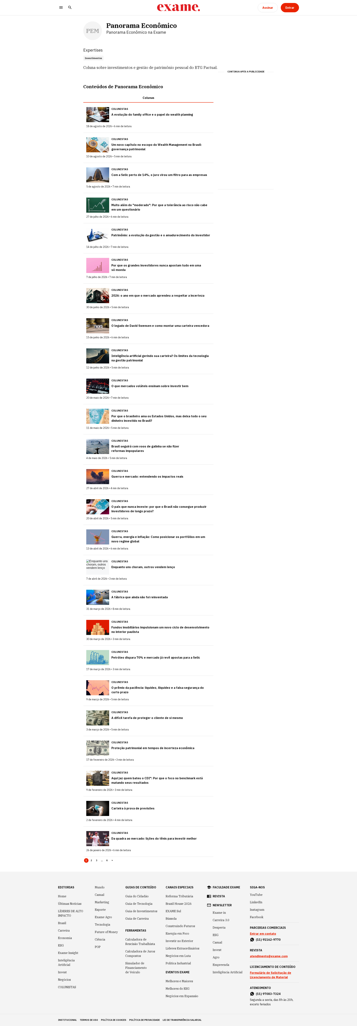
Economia (65, 938)
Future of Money (106, 932)
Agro (216, 957)
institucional (67, 1020)
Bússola (171, 918)
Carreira (64, 930)
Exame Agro (103, 917)
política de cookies (113, 1020)
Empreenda (221, 965)
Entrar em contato (263, 934)
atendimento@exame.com (269, 956)
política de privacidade (144, 1020)
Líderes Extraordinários (182, 948)
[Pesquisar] (70, 7)
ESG (61, 945)
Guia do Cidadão (137, 896)
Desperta (219, 927)
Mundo (99, 887)
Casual (99, 895)
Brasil (62, 923)
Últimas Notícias (69, 904)
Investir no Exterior (179, 941)
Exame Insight (68, 953)
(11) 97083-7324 (268, 994)
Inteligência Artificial (66, 962)
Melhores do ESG (177, 988)
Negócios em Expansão (182, 996)
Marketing (102, 902)
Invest (62, 972)
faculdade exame (226, 887)
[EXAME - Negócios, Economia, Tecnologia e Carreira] (178, 7)
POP (98, 947)
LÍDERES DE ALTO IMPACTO (70, 913)
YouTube (256, 895)
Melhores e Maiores (179, 981)
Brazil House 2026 (179, 904)
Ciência (100, 939)
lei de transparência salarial (182, 1020)
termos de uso (89, 1020)
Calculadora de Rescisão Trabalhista (140, 942)
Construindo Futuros (180, 926)
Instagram (257, 909)
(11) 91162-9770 (268, 939)
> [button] (112, 860)
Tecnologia (102, 924)
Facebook (256, 917)
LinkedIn (256, 902)
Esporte (100, 909)
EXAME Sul (173, 911)
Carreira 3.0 (221, 920)
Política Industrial (178, 963)
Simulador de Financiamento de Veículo (136, 967)
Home (62, 896)
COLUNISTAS (67, 987)
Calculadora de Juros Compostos (140, 953)
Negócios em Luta (178, 956)
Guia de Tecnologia (138, 904)
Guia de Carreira (137, 918)
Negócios (64, 979)
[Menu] (61, 7)
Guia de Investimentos (141, 911)
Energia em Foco (177, 933)
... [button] (102, 860)
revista (219, 896)
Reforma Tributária (179, 896)
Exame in (219, 912)
